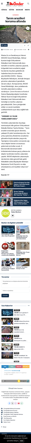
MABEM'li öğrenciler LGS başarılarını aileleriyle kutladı (20, 348)
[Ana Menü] (2, 4)
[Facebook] (9, 403)
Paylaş (5, 45)
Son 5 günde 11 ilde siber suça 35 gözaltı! (21, 314)
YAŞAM (16, 318)
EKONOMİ (19, 10)
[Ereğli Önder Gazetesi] (15, 3)
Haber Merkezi (16, 212)
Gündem (15, 15)
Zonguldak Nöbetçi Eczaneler (12, 408)
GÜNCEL (4, 10)
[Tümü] (29, 305)
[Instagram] (15, 403)
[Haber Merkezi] (5, 213)
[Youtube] (18, 403)
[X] (12, 403)
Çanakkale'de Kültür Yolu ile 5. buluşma (22, 357)
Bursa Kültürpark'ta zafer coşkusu (20, 340)
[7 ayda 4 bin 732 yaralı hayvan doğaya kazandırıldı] (8, 262)
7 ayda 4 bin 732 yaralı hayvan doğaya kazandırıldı (8, 269)
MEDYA (27, 10)
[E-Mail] (12, 215)
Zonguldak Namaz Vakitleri (11, 412)
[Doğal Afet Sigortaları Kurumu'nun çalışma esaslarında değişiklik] (8, 245)
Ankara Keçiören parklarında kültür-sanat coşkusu (21, 322)
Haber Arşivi (7, 422)
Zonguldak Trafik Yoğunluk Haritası (13, 414)
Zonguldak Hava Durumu (10, 410)
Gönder (5, 295)
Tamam (21, 440)
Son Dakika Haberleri (9, 420)
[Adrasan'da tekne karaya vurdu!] (23, 262)
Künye (4, 427)
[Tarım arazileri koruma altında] (15, 34)
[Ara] (28, 4)
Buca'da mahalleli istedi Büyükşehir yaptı (19, 331)
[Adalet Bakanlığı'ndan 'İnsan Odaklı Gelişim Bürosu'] (23, 245)
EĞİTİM (11, 10)
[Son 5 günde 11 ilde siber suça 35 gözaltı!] (8, 229)
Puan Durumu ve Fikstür (10, 416)
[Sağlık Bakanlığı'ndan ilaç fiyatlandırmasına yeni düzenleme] (23, 229)
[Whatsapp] (21, 403)
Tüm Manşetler (8, 418)
